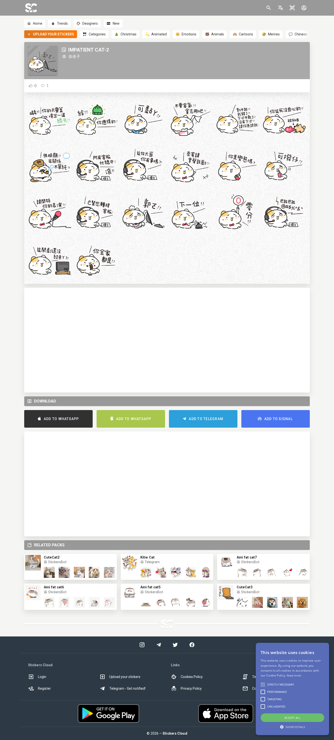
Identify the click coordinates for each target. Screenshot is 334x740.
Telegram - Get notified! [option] (127, 688)
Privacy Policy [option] (191, 688)
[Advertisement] (167, 340)
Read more (294, 675)
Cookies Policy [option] (192, 677)
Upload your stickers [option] (124, 677)
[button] (280, 8)
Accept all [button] (292, 717)
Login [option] (42, 677)
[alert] (292, 689)
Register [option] (44, 688)
